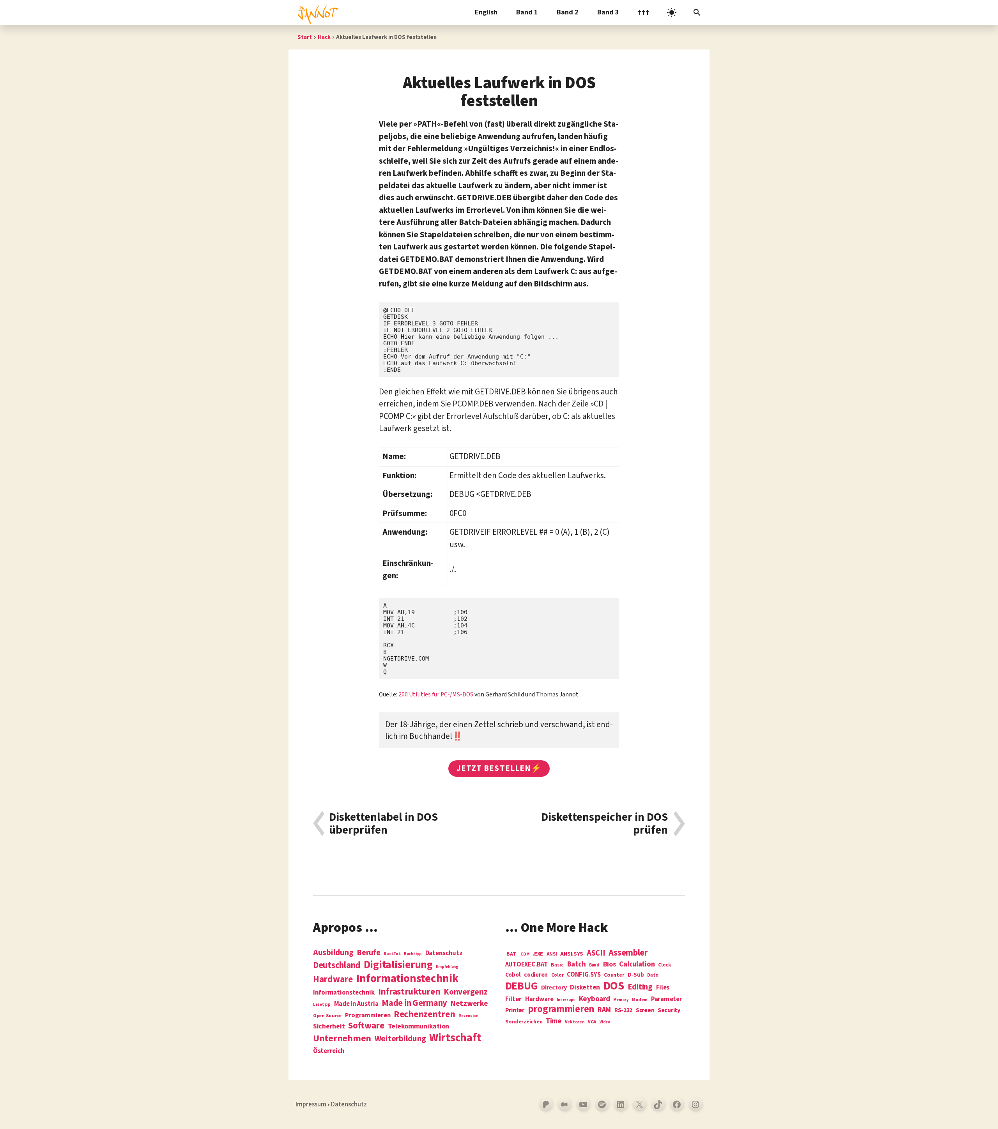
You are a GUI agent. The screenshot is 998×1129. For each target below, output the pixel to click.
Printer (514, 1010)
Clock (664, 965)
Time (553, 1021)
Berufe (368, 953)
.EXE (538, 954)
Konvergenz (465, 992)
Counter (614, 975)
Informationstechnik (344, 993)
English (486, 12)
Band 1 (527, 12)
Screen (645, 1010)
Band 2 (568, 12)
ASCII (596, 953)
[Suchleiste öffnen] (697, 12)
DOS (613, 986)
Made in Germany (414, 1003)
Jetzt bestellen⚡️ (499, 768)
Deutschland (336, 965)
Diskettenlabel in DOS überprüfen (383, 823)
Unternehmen (342, 1038)
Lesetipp (322, 1004)
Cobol (513, 975)
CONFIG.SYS (583, 975)
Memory (620, 999)
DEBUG (521, 986)
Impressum (311, 1104)
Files (663, 988)
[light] (672, 12)
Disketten (585, 987)
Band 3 (608, 12)
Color (557, 975)
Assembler (628, 952)
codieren (536, 975)
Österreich (328, 1051)
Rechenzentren (424, 1014)
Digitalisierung (398, 965)
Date (652, 975)
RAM (604, 1010)
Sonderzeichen (524, 1021)
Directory (554, 987)
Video (605, 1022)
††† (643, 12)
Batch (576, 964)
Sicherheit (329, 1026)
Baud (594, 965)
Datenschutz (444, 953)
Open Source (327, 1016)
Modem (640, 1000)
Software (366, 1025)
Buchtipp (413, 953)
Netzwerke (469, 1003)
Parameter (666, 999)
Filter (513, 999)
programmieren (561, 1010)
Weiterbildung (400, 1039)
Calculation (637, 964)
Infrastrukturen (409, 991)
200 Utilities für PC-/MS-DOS (435, 694)
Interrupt (566, 999)
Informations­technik (407, 979)
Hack (324, 37)
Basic (557, 965)
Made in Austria (356, 1004)
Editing (640, 987)
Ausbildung (333, 952)
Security (669, 1010)
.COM (524, 954)
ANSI (552, 954)
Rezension (468, 1015)
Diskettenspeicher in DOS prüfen (604, 823)
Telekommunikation (418, 1026)
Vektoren (575, 1022)
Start (304, 37)
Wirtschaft (455, 1038)
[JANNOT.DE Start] (316, 12)
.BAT (510, 954)
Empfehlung (447, 966)
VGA (592, 1022)
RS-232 (623, 1010)
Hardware (333, 979)
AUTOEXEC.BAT (526, 965)
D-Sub (636, 975)
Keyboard (594, 999)
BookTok (392, 953)
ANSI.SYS (571, 954)
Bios (609, 964)
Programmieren (368, 1015)
